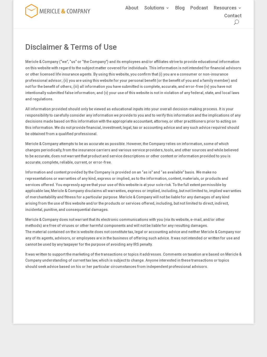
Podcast (199, 8)
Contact (233, 16)
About (131, 8)
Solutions (154, 8)
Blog (180, 8)
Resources (225, 8)
